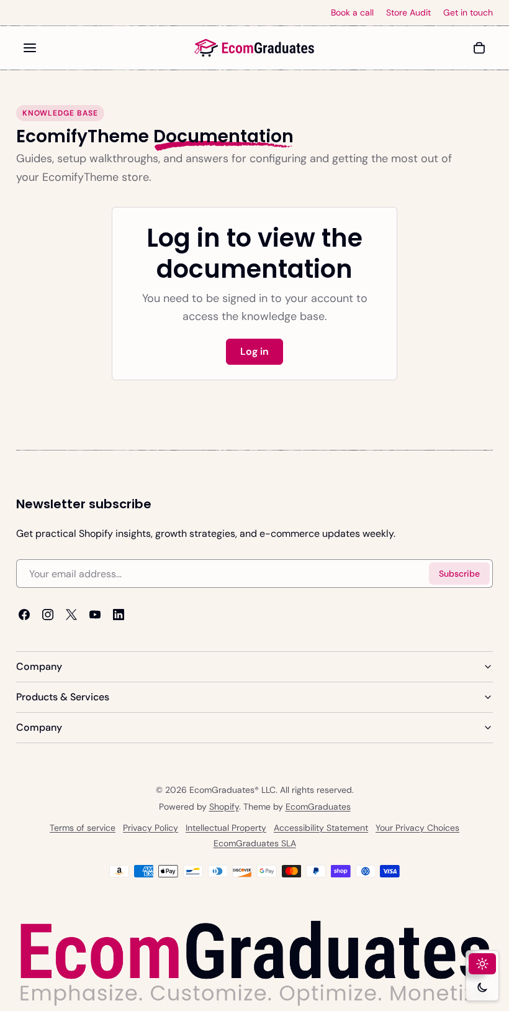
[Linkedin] (118, 614)
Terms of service (82, 827)
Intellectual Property (226, 827)
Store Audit (408, 12)
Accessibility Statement (321, 827)
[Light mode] (482, 963)
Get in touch (468, 12)
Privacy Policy (150, 827)
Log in (254, 351)
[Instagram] (48, 614)
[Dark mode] (482, 987)
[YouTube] (95, 614)
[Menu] (29, 48)
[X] (71, 614)
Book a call (352, 12)
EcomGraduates (318, 806)
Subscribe (459, 573)
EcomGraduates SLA (255, 843)
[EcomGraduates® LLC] (254, 48)
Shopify (224, 806)
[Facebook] (24, 614)
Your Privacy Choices (417, 827)
